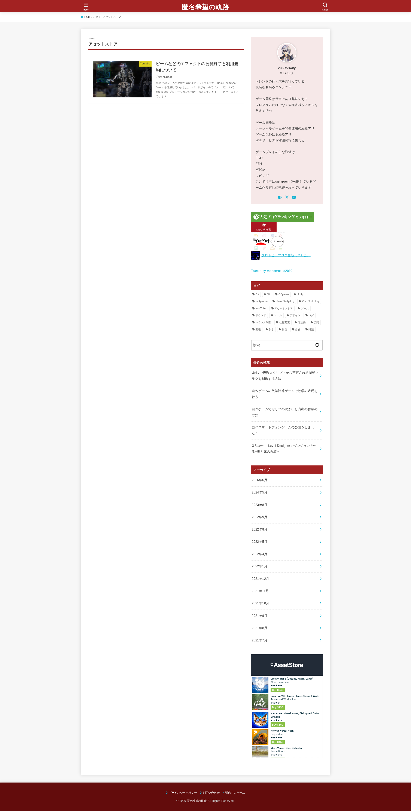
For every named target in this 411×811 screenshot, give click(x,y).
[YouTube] (294, 197)
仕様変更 (284, 322)
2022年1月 (259, 566)
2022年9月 (259, 517)
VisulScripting (310, 301)
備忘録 (302, 322)
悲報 (258, 329)
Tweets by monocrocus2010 (271, 271)
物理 (284, 329)
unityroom (262, 301)
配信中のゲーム (235, 792)
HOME (88, 17)
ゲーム (305, 308)
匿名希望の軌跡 (205, 7)
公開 (316, 322)
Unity (300, 294)
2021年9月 (259, 615)
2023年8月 (259, 505)
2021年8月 (259, 628)
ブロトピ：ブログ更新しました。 (286, 255)
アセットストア (283, 308)
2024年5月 (259, 492)
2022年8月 (259, 529)
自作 (298, 329)
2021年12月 (260, 578)
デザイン (295, 315)
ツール (278, 315)
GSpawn (283, 294)
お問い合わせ (211, 792)
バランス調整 (263, 322)
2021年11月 (260, 591)
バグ (311, 315)
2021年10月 (260, 603)
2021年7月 (259, 640)
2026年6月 (259, 480)
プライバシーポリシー (183, 792)
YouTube (261, 308)
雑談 (311, 329)
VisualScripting (285, 301)
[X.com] (287, 197)
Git (268, 294)
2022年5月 (259, 541)
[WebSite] (280, 197)
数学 (271, 329)
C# (257, 294)
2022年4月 (259, 554)
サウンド (261, 315)
